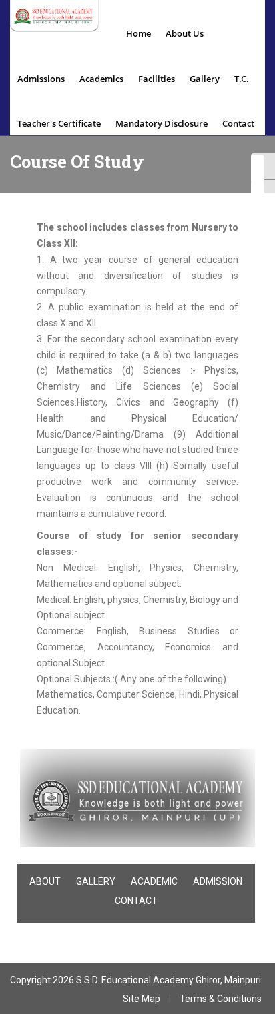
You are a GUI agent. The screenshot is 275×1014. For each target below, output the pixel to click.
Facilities (156, 79)
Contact (238, 123)
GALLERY (95, 881)
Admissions (41, 79)
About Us (185, 33)
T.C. (241, 79)
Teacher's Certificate (59, 123)
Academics (101, 79)
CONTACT (136, 900)
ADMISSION (217, 881)
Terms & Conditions (221, 998)
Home (138, 33)
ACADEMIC (154, 881)
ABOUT (45, 881)
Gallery (205, 79)
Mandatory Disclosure (161, 123)
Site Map (141, 998)
